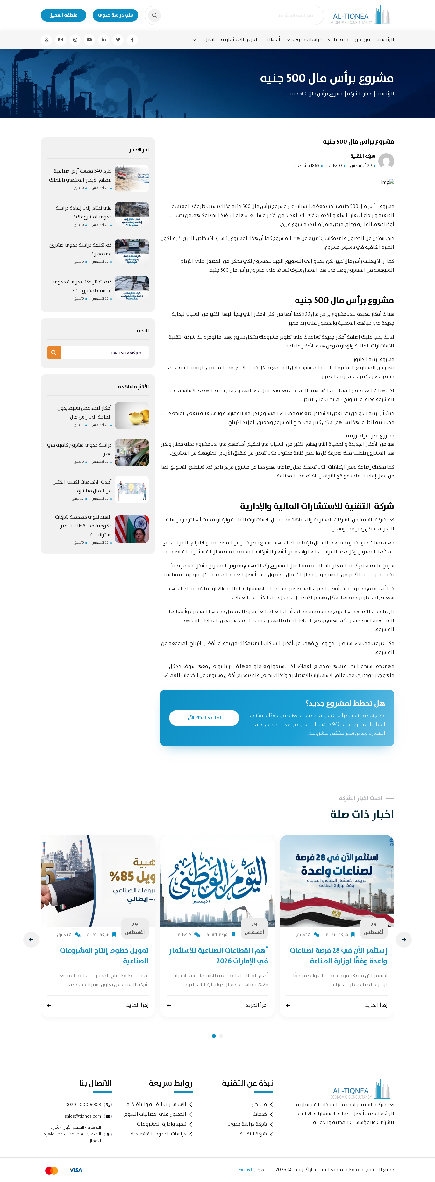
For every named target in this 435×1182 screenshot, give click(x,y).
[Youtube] (89, 40)
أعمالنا (272, 40)
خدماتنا (341, 40)
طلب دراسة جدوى (115, 15)
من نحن (362, 40)
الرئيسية (385, 40)
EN (60, 39)
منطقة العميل (63, 15)
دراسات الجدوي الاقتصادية (158, 1134)
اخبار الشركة (359, 94)
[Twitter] (118, 40)
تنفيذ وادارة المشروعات (161, 1124)
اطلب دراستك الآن (204, 717)
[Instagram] (75, 40)
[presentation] (31, 940)
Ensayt (246, 1170)
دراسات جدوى (307, 40)
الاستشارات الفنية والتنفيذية (156, 1104)
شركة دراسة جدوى (247, 1124)
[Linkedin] (103, 40)
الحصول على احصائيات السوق (154, 1114)
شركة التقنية (372, 520)
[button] (214, 1036)
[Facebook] (132, 40)
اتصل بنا (206, 40)
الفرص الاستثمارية (240, 40)
